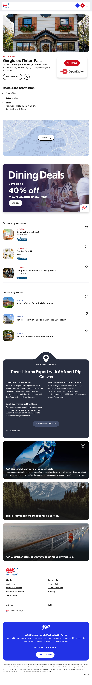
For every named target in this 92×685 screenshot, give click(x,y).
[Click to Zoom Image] (46, 33)
